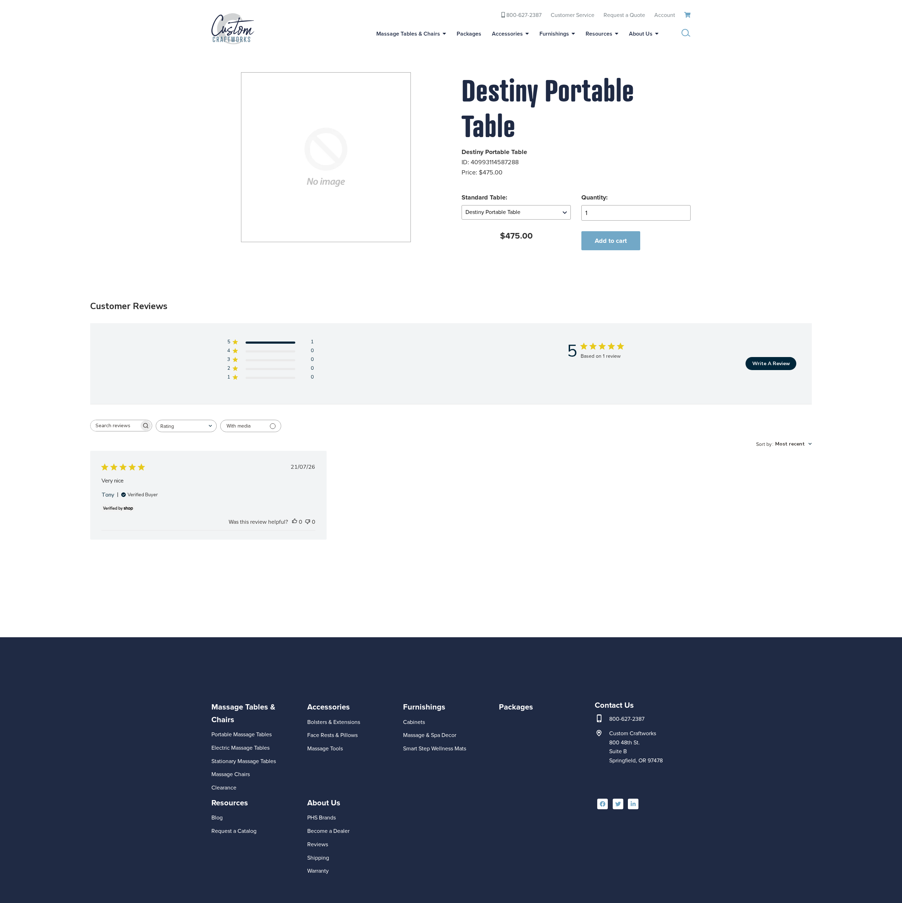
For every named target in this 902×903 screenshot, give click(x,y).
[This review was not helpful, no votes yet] (307, 522)
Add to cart (611, 240)
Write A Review (771, 363)
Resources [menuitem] (599, 34)
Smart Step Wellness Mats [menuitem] (434, 748)
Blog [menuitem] (217, 817)
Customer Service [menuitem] (572, 15)
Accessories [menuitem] (507, 34)
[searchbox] (115, 425)
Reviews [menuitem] (317, 844)
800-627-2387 (626, 719)
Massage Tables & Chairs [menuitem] (408, 34)
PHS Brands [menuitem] (321, 817)
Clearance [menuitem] (223, 788)
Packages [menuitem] (469, 34)
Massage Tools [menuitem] (325, 748)
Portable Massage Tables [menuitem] (241, 734)
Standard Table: (484, 197)
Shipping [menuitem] (318, 858)
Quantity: (594, 197)
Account (664, 15)
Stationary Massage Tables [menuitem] (243, 761)
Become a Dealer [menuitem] (328, 831)
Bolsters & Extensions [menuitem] (333, 722)
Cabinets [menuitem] (414, 722)
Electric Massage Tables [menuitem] (240, 748)
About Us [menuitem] (641, 34)
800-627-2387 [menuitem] (523, 15)
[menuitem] (254, 736)
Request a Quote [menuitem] (624, 15)
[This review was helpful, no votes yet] (294, 522)
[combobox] (186, 426)
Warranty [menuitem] (318, 871)
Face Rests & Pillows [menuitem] (332, 735)
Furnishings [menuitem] (554, 34)
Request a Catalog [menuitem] (234, 831)
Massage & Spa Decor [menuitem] (429, 735)
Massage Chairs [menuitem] (230, 774)
